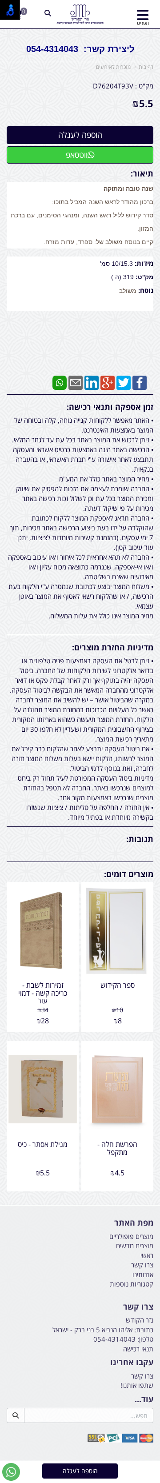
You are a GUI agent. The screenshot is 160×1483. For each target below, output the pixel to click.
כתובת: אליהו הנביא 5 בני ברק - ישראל (102, 1329)
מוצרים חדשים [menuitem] (134, 1245)
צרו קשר (138, 1307)
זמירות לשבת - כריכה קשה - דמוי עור (42, 993)
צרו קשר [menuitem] (142, 1264)
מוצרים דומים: (128, 874)
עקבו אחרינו (131, 1362)
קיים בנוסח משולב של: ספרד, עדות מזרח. (98, 241)
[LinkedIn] (91, 381)
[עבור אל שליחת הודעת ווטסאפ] (11, 1472)
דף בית (146, 67)
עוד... (144, 1399)
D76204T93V (113, 85)
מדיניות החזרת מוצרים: (112, 647)
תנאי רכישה (138, 1348)
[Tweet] (123, 381)
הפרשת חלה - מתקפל (117, 1148)
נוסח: (144, 290)
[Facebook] (139, 381)
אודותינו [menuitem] (142, 1274)
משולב (127, 290)
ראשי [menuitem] (146, 1255)
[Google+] (107, 381)
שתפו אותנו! (136, 1385)
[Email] (75, 381)
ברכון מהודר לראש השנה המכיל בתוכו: (102, 201)
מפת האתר (133, 1222)
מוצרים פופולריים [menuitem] (131, 1236)
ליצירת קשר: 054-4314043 (80, 49)
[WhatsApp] (59, 381)
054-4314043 (114, 1339)
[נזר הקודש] (80, 14)
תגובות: (139, 839)
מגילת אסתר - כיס (43, 1144)
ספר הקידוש (117, 985)
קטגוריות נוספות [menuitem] (131, 1283)
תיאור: (142, 173)
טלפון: (145, 1339)
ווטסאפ (77, 154)
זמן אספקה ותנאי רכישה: (110, 406)
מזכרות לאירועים (113, 67)
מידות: (143, 263)
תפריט (143, 23)
